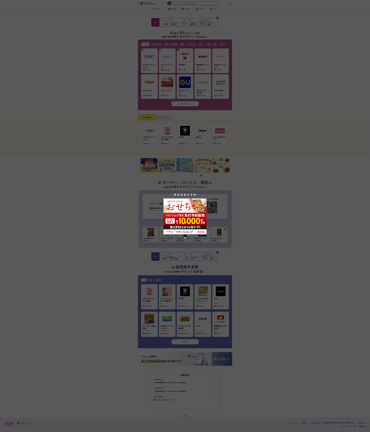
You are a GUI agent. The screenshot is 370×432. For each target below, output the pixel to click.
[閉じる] (185, 238)
